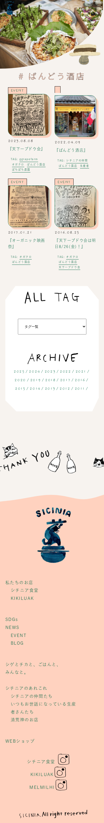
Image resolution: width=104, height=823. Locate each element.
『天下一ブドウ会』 (26, 149)
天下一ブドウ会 (69, 267)
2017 (65, 380)
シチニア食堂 (25, 590)
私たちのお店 (19, 582)
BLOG (17, 643)
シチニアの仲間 (77, 160)
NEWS (12, 627)
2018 (50, 380)
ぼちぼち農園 (21, 169)
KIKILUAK (22, 598)
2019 (35, 380)
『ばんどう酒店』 (71, 150)
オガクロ (18, 164)
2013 (50, 389)
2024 (34, 371)
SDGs (11, 619)
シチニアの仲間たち (32, 696)
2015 (20, 389)
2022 (65, 371)
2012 (64, 389)
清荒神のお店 (25, 720)
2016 (80, 380)
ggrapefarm (28, 159)
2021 (80, 371)
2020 (20, 380)
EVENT (17, 90)
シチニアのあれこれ (26, 688)
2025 (19, 371)
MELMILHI (42, 787)
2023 (50, 371)
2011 (80, 389)
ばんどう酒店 (36, 164)
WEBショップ (20, 741)
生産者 (84, 165)
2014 (35, 389)
